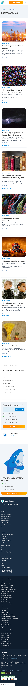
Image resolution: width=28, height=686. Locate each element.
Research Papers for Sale (7, 614)
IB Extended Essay (5, 645)
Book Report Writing (6, 629)
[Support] (17, 505)
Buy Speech (4, 627)
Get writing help (16, 2)
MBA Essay (3, 610)
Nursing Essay (4, 608)
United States (5, 670)
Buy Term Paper (5, 599)
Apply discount (14, 426)
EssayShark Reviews (5, 567)
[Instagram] (8, 505)
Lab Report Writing (5, 583)
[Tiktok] (14, 505)
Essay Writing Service (6, 524)
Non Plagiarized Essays (6, 597)
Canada (11, 670)
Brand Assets (4, 538)
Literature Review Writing (7, 587)
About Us (3, 565)
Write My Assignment (6, 516)
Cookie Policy (4, 549)
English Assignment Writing (7, 591)
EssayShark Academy (6, 540)
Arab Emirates (18, 670)
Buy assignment (5, 620)
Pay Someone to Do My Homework (9, 618)
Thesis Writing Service (6, 633)
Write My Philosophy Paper (7, 604)
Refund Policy (4, 554)
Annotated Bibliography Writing (8, 589)
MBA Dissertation (5, 639)
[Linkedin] (11, 505)
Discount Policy (4, 556)
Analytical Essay (4, 612)
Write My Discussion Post (7, 631)
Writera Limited (16, 661)
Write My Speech (5, 637)
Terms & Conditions (5, 545)
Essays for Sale (4, 522)
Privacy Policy (4, 547)
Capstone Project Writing (7, 585)
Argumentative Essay (6, 595)
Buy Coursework (5, 606)
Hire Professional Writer (14, 493)
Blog (6, 9)
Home (2, 9)
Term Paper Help (5, 520)
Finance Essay (4, 593)
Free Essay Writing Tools (7, 534)
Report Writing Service (6, 624)
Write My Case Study (6, 579)
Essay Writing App (5, 536)
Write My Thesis (5, 635)
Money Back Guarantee (6, 558)
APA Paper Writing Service (7, 601)
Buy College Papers (5, 581)
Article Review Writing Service (8, 616)
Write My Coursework (6, 514)
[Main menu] (25, 2)
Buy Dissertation (5, 518)
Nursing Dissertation (6, 643)
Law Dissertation (5, 641)
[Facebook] (2, 505)
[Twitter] (5, 505)
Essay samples (6, 43)
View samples (11, 435)
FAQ (2, 563)
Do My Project (4, 622)
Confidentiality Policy (6, 552)
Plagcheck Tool (4, 532)
